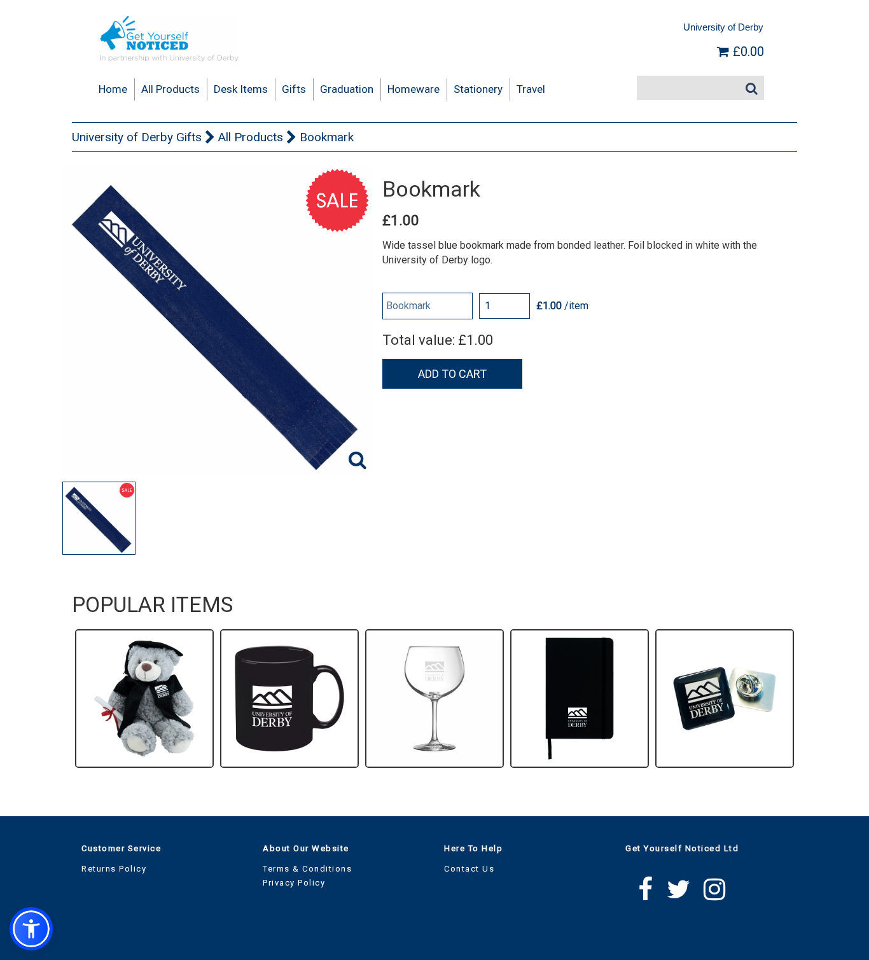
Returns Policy (113, 868)
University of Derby (723, 27)
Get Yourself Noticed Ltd (682, 848)
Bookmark (327, 137)
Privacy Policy (294, 882)
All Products (250, 137)
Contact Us (469, 868)
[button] (31, 928)
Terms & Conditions (307, 868)
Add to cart (452, 373)
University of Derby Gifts (137, 137)
